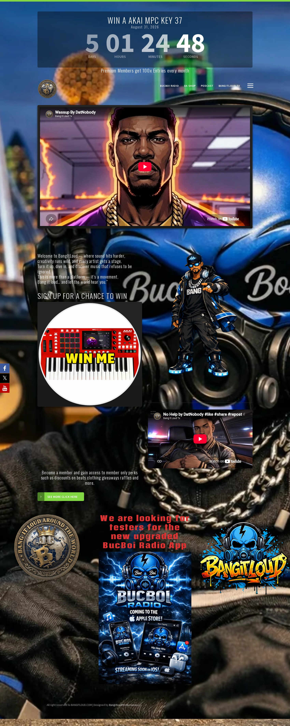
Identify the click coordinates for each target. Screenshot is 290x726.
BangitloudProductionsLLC (124, 705)
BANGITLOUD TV (229, 86)
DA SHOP (190, 86)
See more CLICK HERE (62, 497)
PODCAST (207, 86)
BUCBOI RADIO (169, 86)
